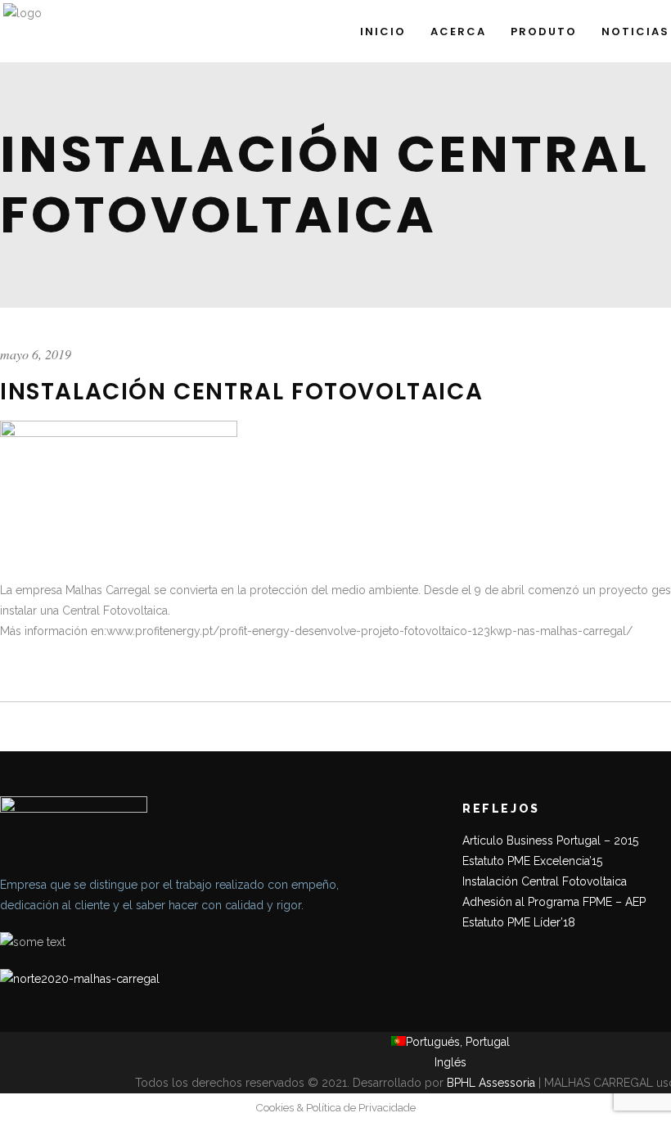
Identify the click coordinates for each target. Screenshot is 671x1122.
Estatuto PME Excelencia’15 (532, 860)
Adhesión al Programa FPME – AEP (554, 901)
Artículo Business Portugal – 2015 (550, 840)
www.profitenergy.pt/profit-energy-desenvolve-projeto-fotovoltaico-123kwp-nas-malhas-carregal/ (369, 631)
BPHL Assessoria (491, 1082)
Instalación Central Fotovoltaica (544, 881)
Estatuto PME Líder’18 (518, 922)
